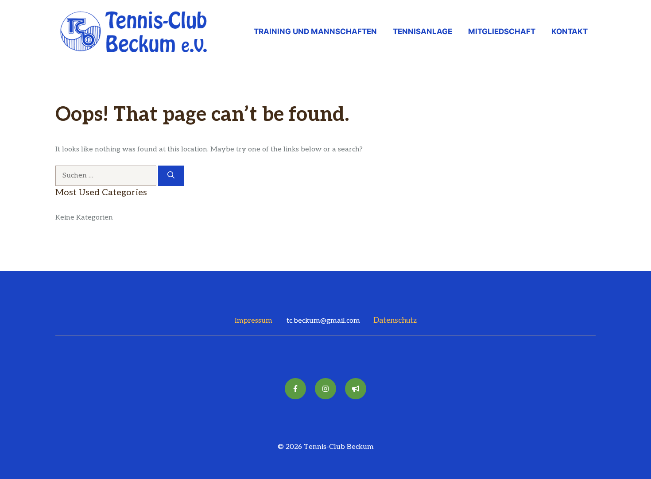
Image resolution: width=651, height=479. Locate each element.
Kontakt (569, 31)
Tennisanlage (422, 31)
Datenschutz (395, 320)
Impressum (253, 321)
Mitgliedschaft (501, 31)
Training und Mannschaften (315, 31)
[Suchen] (171, 176)
